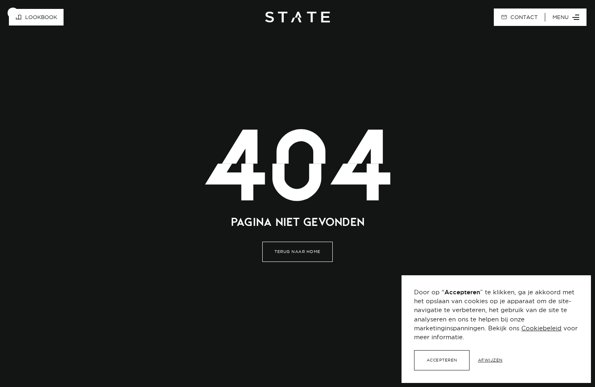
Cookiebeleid (541, 328)
